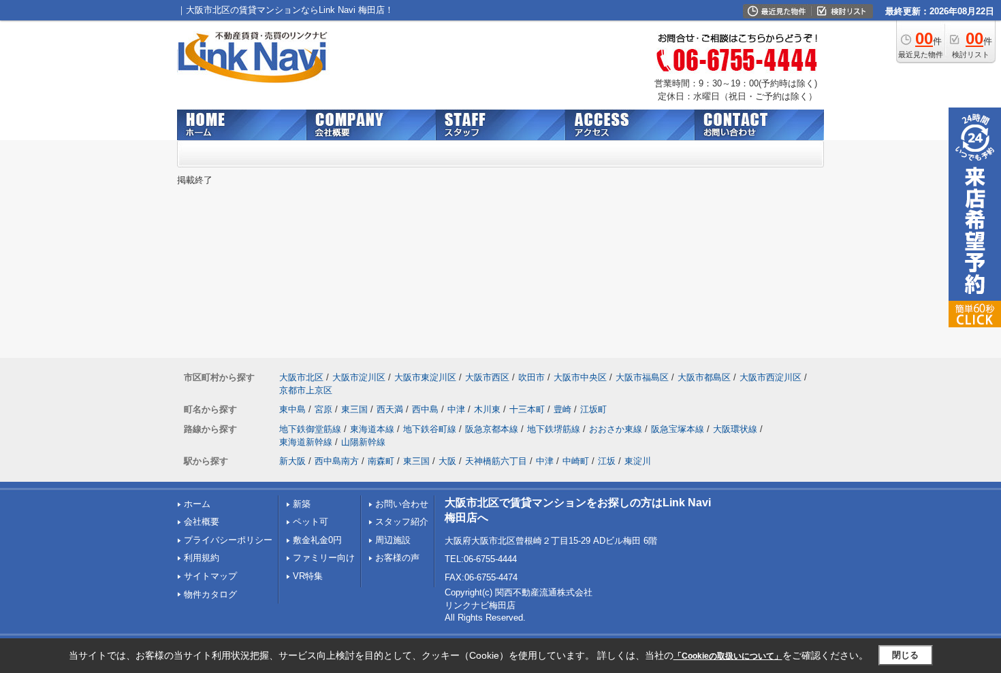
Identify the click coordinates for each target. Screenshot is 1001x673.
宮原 (323, 409)
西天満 (390, 409)
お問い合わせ (401, 504)
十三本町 (527, 409)
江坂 (607, 461)
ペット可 (310, 521)
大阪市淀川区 (358, 377)
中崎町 (575, 461)
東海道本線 (372, 429)
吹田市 (531, 377)
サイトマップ (210, 576)
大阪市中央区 (580, 377)
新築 (302, 504)
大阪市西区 (487, 377)
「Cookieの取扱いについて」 (727, 656)
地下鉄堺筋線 (553, 429)
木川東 (487, 409)
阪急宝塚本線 (677, 429)
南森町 (381, 461)
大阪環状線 (735, 429)
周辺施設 (393, 540)
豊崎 (562, 409)
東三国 (354, 409)
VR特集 (308, 576)
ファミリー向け (324, 558)
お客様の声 (397, 558)
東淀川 (637, 461)
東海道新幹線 (305, 442)
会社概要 (201, 521)
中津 (456, 409)
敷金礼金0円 (317, 540)
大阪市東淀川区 (425, 377)
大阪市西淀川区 (770, 377)
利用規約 (201, 558)
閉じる (905, 655)
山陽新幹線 (363, 442)
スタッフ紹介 (401, 521)
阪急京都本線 (491, 429)
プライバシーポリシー (228, 540)
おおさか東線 (615, 429)
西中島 (425, 409)
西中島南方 (337, 461)
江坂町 (593, 409)
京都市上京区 (305, 390)
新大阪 (292, 461)
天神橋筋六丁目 (496, 461)
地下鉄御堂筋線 (310, 429)
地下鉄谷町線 (429, 429)
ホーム (197, 504)
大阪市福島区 (642, 377)
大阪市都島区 (704, 377)
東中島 (292, 409)
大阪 (447, 461)
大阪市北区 (301, 377)
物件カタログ (210, 594)
